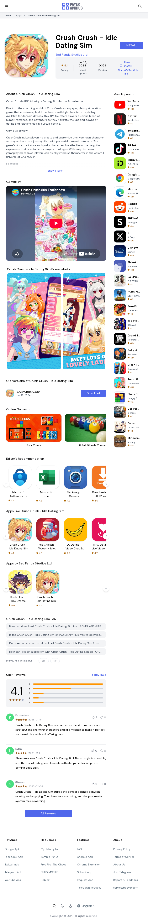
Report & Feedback (125, 880)
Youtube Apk (13, 880)
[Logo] (72, 6)
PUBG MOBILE (49, 872)
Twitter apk (12, 864)
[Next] (98, 321)
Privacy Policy (122, 849)
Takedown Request (89, 887)
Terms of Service (124, 857)
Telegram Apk (13, 872)
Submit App (84, 872)
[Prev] (13, 321)
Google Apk (12, 849)
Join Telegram (122, 872)
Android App (85, 857)
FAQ (79, 849)
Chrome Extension (88, 864)
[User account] (70, 905)
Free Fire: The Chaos (53, 864)
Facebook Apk (14, 857)
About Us (119, 864)
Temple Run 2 (49, 857)
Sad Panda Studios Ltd (71, 55)
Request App (85, 880)
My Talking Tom (50, 849)
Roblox (45, 880)
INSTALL (131, 45)
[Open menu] (6, 6)
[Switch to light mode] (62, 905)
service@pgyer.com (125, 887)
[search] (139, 6)
